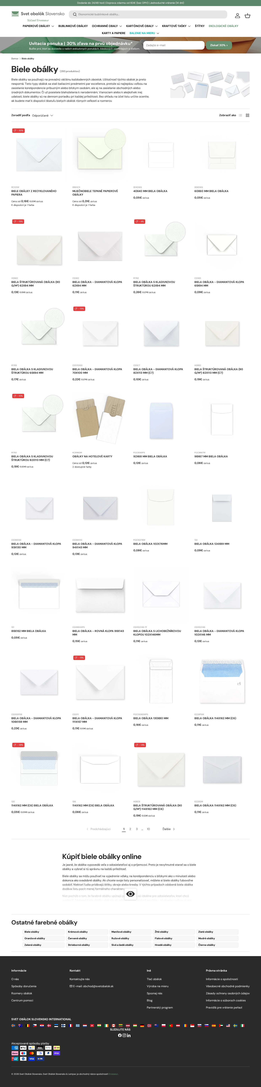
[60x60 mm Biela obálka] (222, 155)
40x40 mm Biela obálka (150, 191)
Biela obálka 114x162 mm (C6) (215, 718)
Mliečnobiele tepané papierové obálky (95, 192)
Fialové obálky (163, 938)
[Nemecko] (142, 1025)
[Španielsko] (214, 1025)
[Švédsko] (235, 1025)
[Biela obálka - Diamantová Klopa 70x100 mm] (100, 333)
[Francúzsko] (70, 1025)
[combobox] (148, 14)
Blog (150, 1000)
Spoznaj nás (154, 993)
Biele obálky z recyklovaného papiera (33, 192)
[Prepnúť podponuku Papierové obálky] (53, 26)
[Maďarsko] (135, 1025)
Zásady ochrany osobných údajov (228, 993)
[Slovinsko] (206, 1025)
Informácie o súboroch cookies (226, 1000)
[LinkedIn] (128, 1035)
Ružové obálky (120, 938)
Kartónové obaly (140, 26)
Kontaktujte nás (80, 979)
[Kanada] (113, 1025)
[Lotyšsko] (128, 1025)
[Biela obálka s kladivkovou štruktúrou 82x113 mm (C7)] (39, 420)
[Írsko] (106, 1025)
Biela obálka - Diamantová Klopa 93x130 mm (36, 545)
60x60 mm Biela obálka (211, 191)
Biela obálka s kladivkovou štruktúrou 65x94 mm (32, 371)
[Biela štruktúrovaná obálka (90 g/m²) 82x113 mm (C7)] (222, 333)
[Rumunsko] (185, 1025)
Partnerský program (160, 1007)
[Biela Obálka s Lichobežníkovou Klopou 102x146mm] (161, 595)
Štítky (200, 26)
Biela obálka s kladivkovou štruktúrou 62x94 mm (154, 283)
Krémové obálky (78, 931)
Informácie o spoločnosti (222, 979)
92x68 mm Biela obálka (150, 456)
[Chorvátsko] (42, 1025)
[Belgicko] (27, 1025)
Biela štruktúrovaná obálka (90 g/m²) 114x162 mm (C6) (157, 807)
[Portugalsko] (171, 1025)
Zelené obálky (33, 945)
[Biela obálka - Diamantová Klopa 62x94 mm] (100, 246)
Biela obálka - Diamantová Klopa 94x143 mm (97, 545)
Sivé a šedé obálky (123, 945)
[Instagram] (124, 1035)
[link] (98, 829)
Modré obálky (206, 938)
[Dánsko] (49, 1025)
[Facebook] (120, 1035)
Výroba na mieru (157, 986)
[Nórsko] (149, 1025)
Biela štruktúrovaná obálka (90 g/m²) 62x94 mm (35, 283)
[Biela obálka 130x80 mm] (161, 682)
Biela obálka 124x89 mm (211, 544)
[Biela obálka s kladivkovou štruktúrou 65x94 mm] (39, 333)
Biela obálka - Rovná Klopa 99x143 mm (98, 632)
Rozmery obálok (21, 993)
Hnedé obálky (163, 945)
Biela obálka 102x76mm (150, 544)
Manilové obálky (121, 931)
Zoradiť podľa (20, 115)
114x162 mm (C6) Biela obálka (32, 805)
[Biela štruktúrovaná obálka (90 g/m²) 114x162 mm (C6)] (161, 769)
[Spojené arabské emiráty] (221, 1025)
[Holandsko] (85, 1025)
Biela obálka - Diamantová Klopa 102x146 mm (219, 632)
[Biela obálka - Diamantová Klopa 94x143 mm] (100, 508)
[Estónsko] (56, 1025)
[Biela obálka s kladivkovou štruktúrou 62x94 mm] (161, 246)
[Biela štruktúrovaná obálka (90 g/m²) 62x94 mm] (39, 246)
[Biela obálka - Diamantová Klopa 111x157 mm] (100, 682)
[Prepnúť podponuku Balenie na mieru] (158, 33)
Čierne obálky (206, 945)
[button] (247, 16)
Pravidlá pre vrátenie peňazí (224, 1007)
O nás (15, 979)
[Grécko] (78, 1025)
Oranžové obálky (35, 938)
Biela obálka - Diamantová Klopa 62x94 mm (97, 283)
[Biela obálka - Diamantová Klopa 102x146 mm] (222, 595)
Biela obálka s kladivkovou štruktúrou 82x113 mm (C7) (32, 458)
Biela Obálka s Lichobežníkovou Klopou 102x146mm (157, 632)
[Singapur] (192, 1025)
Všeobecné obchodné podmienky (228, 986)
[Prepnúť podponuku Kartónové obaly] (156, 26)
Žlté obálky (161, 931)
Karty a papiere (113, 33)
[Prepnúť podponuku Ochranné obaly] (120, 26)
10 (148, 829)
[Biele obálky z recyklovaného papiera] (39, 155)
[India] (99, 1025)
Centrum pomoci (22, 1000)
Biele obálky (32, 931)
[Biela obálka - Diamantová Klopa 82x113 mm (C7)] (161, 333)
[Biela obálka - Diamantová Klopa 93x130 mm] (39, 508)
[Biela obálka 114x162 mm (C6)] (222, 682)
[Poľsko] (163, 1025)
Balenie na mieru (142, 33)
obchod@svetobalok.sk (98, 986)
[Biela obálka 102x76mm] (161, 508)
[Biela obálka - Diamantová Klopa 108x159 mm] (39, 682)
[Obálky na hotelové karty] (100, 420)
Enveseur (113, 1074)
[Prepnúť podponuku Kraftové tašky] (189, 26)
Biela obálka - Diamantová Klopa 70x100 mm (97, 371)
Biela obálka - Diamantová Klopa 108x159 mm (36, 720)
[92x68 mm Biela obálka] (161, 420)
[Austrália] (20, 1025)
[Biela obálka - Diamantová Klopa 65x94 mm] (222, 246)
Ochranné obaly (105, 26)
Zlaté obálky (205, 931)
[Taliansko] (242, 1025)
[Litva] (121, 1025)
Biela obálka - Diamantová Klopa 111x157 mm (97, 720)
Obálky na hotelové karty (92, 456)
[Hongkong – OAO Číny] (92, 1025)
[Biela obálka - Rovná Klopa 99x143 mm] (100, 595)
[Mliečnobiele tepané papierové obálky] (100, 155)
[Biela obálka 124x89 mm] (222, 508)
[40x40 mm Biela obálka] (161, 155)
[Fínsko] (63, 1025)
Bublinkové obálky (73, 26)
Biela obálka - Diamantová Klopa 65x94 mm (219, 283)
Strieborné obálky (79, 945)
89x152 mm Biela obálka (28, 631)
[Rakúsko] (178, 1025)
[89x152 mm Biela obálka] (39, 595)
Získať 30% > (219, 45)
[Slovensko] (199, 1025)
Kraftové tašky (174, 26)
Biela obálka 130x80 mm (150, 718)
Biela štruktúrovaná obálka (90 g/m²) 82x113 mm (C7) (218, 371)
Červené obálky (77, 938)
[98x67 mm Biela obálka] (222, 420)
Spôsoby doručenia (23, 986)
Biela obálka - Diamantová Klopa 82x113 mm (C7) (158, 371)
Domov (14, 58)
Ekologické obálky (223, 26)
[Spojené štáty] (228, 1025)
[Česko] (35, 1025)
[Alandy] (13, 1025)
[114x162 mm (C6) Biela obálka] (39, 769)
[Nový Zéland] (156, 1025)
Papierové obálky (36, 26)
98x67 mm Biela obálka (211, 456)
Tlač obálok (154, 979)
